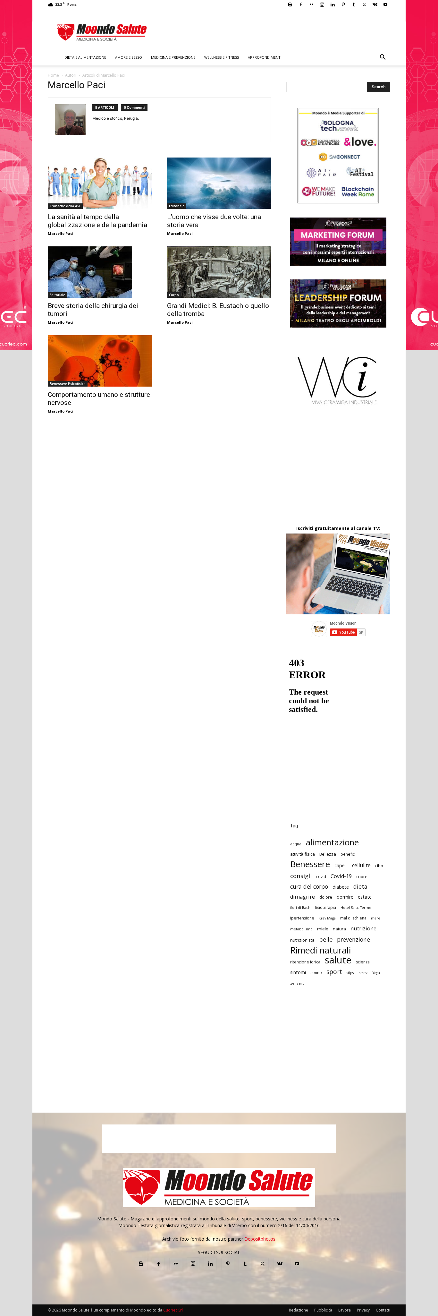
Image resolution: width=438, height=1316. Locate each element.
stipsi (351, 972)
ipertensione (302, 918)
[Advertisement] (338, 471)
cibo (379, 865)
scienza (363, 962)
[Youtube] (385, 4)
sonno (316, 972)
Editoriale (176, 206)
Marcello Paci (60, 233)
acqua (295, 844)
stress (363, 972)
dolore (325, 897)
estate (365, 897)
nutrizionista (302, 940)
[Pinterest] (343, 4)
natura (339, 929)
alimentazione (332, 842)
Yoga (376, 972)
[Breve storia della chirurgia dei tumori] (100, 272)
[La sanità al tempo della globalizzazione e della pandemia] (100, 183)
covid (321, 876)
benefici (348, 854)
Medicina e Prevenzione (173, 57)
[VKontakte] (375, 4)
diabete (341, 887)
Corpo (174, 295)
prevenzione (353, 939)
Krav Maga (327, 918)
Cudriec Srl (172, 1310)
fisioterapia (325, 907)
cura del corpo (309, 886)
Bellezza (327, 854)
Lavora (344, 1310)
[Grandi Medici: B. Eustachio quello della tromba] (219, 272)
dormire (345, 897)
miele (322, 929)
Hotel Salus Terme (356, 907)
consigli (301, 875)
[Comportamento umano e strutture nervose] (100, 361)
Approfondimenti (265, 57)
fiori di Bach (300, 907)
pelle (326, 939)
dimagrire (302, 896)
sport (334, 972)
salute (338, 960)
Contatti (383, 1310)
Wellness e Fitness (221, 57)
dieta (360, 886)
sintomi (298, 972)
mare (375, 918)
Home (53, 75)
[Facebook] (301, 4)
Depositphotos (259, 1239)
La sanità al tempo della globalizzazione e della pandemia (97, 221)
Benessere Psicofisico (68, 383)
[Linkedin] (332, 4)
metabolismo (301, 929)
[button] (382, 58)
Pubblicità (323, 1310)
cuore (361, 876)
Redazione (298, 1310)
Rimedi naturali (320, 950)
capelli (341, 865)
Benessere (310, 864)
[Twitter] (364, 4)
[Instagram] (322, 4)
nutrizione (363, 928)
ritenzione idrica (305, 962)
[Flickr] (311, 4)
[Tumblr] (353, 4)
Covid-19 (341, 876)
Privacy (363, 1310)
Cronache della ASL (65, 206)
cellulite (361, 865)
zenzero (297, 983)
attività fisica (302, 854)
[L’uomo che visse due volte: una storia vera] (219, 183)
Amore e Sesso (128, 57)
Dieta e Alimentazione (85, 57)
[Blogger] (290, 4)
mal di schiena (353, 918)
